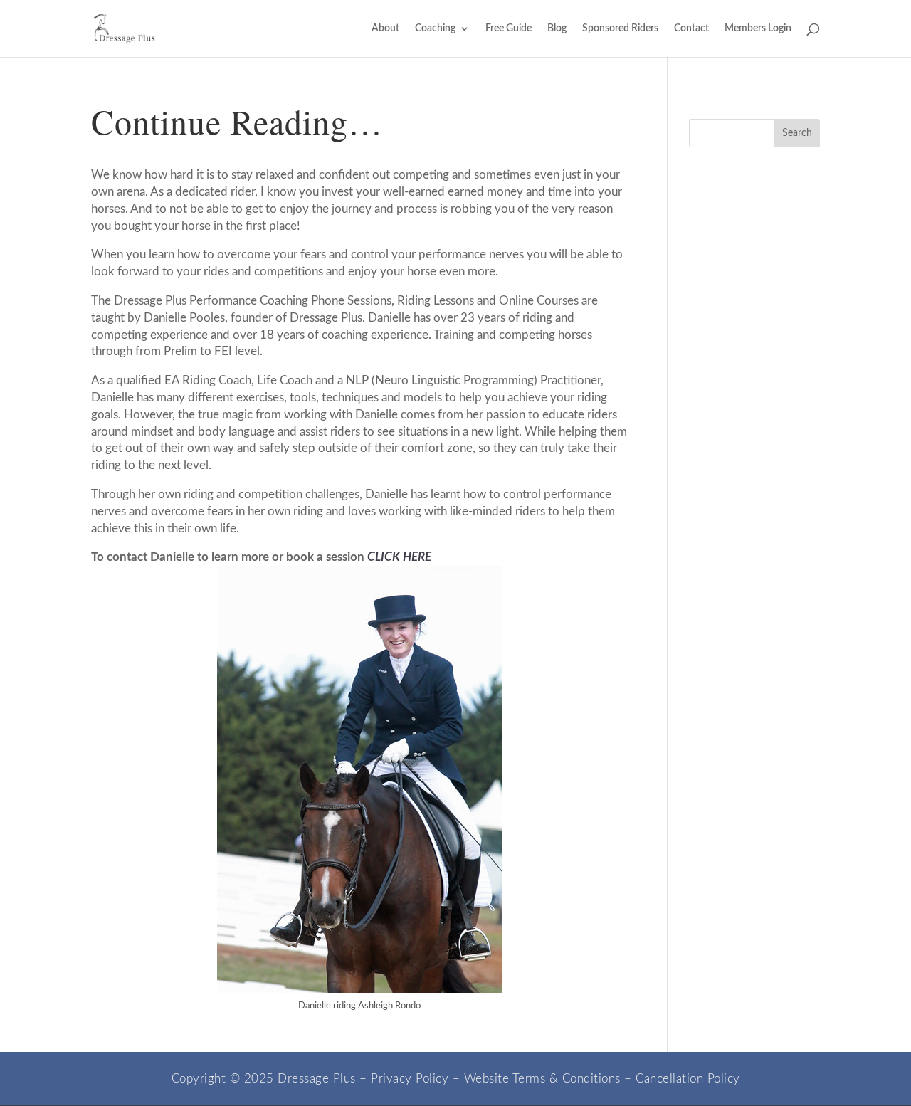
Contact (691, 28)
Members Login (758, 28)
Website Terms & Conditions (542, 1079)
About (385, 28)
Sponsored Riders (620, 28)
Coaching (435, 28)
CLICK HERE (399, 557)
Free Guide (508, 28)
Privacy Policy (409, 1079)
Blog (557, 28)
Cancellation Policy (688, 1079)
